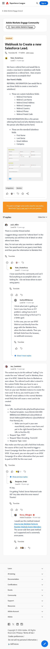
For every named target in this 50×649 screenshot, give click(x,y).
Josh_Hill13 (15, 225)
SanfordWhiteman (26, 300)
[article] (25, 244)
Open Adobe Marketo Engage (22, 27)
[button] (12, 53)
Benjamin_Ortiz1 (21, 481)
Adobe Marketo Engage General (13, 11)
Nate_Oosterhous (17, 58)
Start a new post (22, 208)
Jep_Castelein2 (16, 366)
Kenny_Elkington (26, 515)
